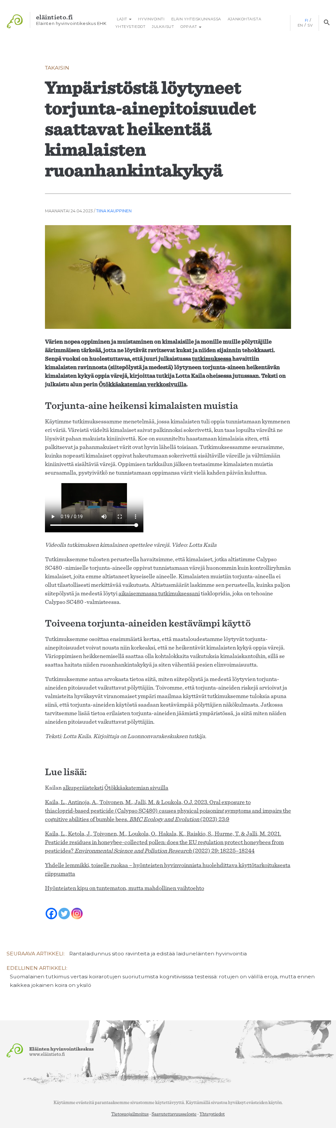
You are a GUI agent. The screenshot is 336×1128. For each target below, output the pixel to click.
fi (306, 20)
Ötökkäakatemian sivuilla (136, 788)
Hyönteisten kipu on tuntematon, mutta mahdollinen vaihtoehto (124, 888)
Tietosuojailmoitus (130, 1114)
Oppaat (189, 26)
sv (310, 25)
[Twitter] (64, 909)
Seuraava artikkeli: (127, 953)
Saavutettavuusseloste (174, 1114)
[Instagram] (77, 909)
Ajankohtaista (244, 19)
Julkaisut (163, 26)
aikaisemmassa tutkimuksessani (159, 594)
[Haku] (327, 23)
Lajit (122, 19)
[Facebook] (51, 909)
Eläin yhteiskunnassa (196, 19)
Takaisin (57, 68)
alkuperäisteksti (83, 788)
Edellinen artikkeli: (161, 976)
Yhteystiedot (130, 26)
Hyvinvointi (151, 19)
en (300, 25)
